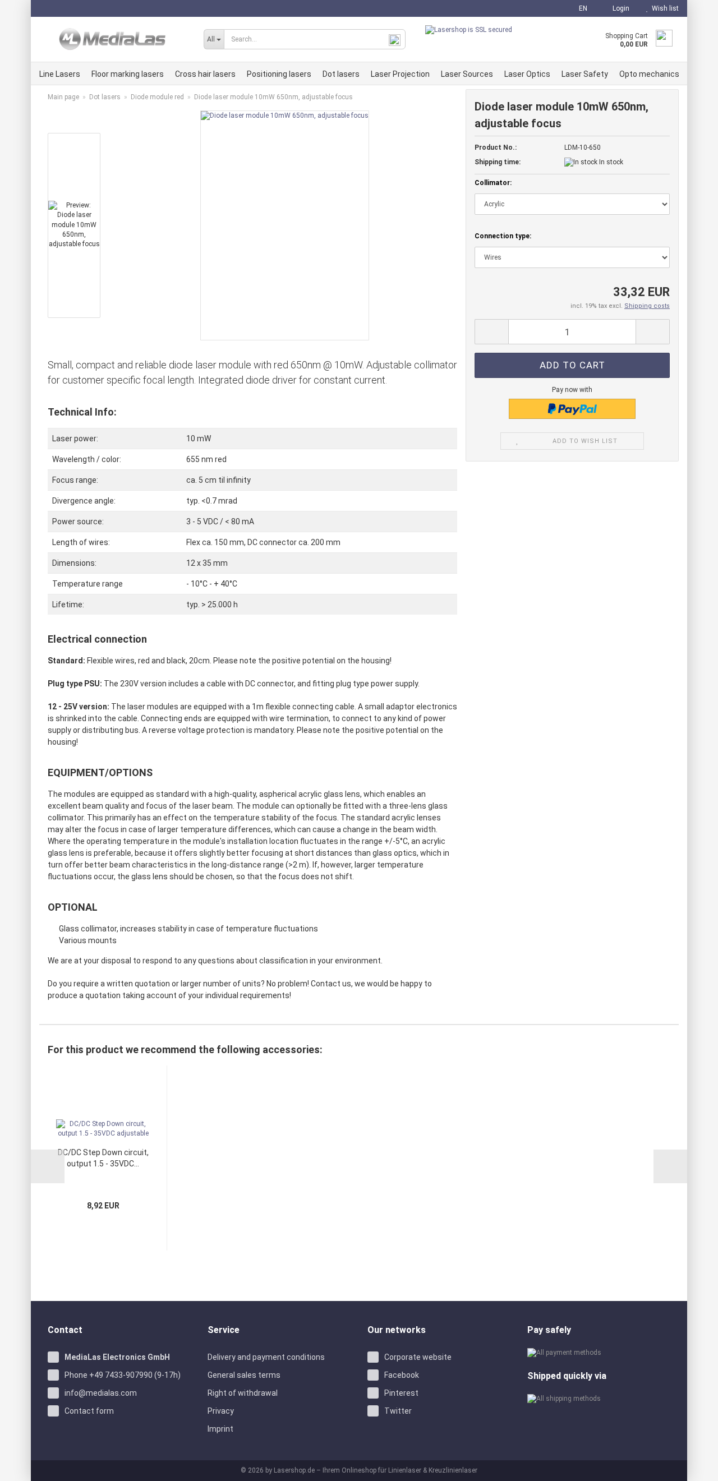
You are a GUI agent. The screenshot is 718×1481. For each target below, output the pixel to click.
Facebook (401, 1375)
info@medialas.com (101, 1392)
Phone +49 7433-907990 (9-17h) (123, 1375)
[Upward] (695, 1464)
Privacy (221, 1410)
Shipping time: (498, 162)
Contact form (89, 1410)
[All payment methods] (598, 1353)
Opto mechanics (649, 74)
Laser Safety (584, 74)
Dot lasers (341, 74)
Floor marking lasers (127, 74)
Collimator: (493, 183)
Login (619, 8)
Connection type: (503, 236)
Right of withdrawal (243, 1392)
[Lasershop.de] (113, 39)
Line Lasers (59, 74)
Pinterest (401, 1392)
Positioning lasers (279, 74)
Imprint (220, 1428)
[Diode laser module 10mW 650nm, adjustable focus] (284, 225)
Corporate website (418, 1357)
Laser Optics (527, 74)
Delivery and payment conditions (266, 1357)
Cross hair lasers (205, 74)
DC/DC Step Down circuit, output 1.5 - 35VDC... (103, 1158)
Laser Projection (400, 74)
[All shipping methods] (598, 1399)
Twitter (398, 1410)
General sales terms (244, 1375)
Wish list (663, 8)
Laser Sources (467, 74)
